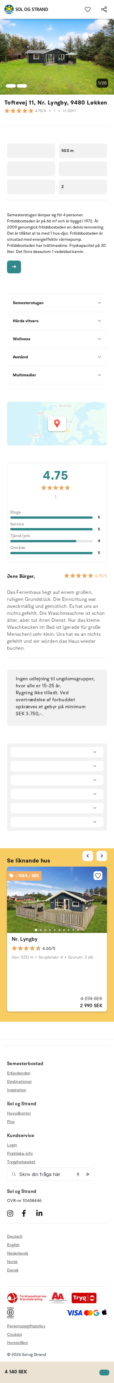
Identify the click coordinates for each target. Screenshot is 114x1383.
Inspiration (16, 1090)
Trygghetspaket (21, 1162)
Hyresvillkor (17, 1342)
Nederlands (17, 1253)
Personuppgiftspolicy (26, 1326)
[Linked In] (42, 1213)
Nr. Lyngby (25, 939)
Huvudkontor (19, 1113)
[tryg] (85, 1302)
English (13, 1245)
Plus (11, 1122)
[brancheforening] (27, 1302)
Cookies (14, 1334)
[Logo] (24, 9)
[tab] (36, 930)
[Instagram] (13, 1213)
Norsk (12, 1262)
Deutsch (15, 1236)
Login (12, 1145)
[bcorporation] (12, 1317)
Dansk (12, 1270)
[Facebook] (28, 1213)
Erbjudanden (18, 1073)
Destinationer (19, 1081)
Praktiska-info (20, 1153)
